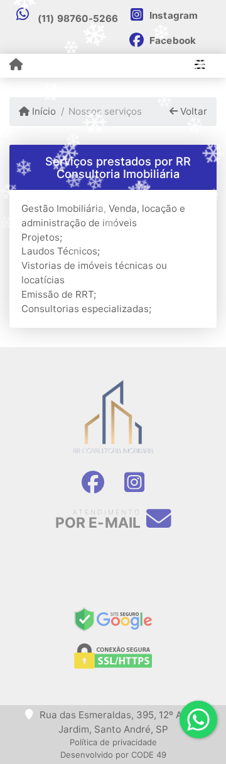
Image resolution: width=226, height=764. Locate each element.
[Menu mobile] (16, 65)
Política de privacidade (113, 742)
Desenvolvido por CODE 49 (113, 755)
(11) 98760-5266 (78, 18)
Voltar (192, 111)
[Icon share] (93, 483)
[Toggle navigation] (200, 66)
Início (43, 111)
